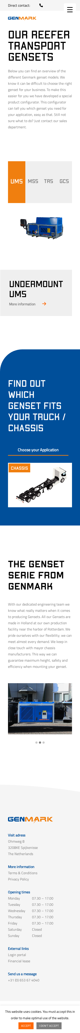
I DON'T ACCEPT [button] (49, 1025)
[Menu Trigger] (70, 9)
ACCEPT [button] (26, 1025)
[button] (36, 742)
